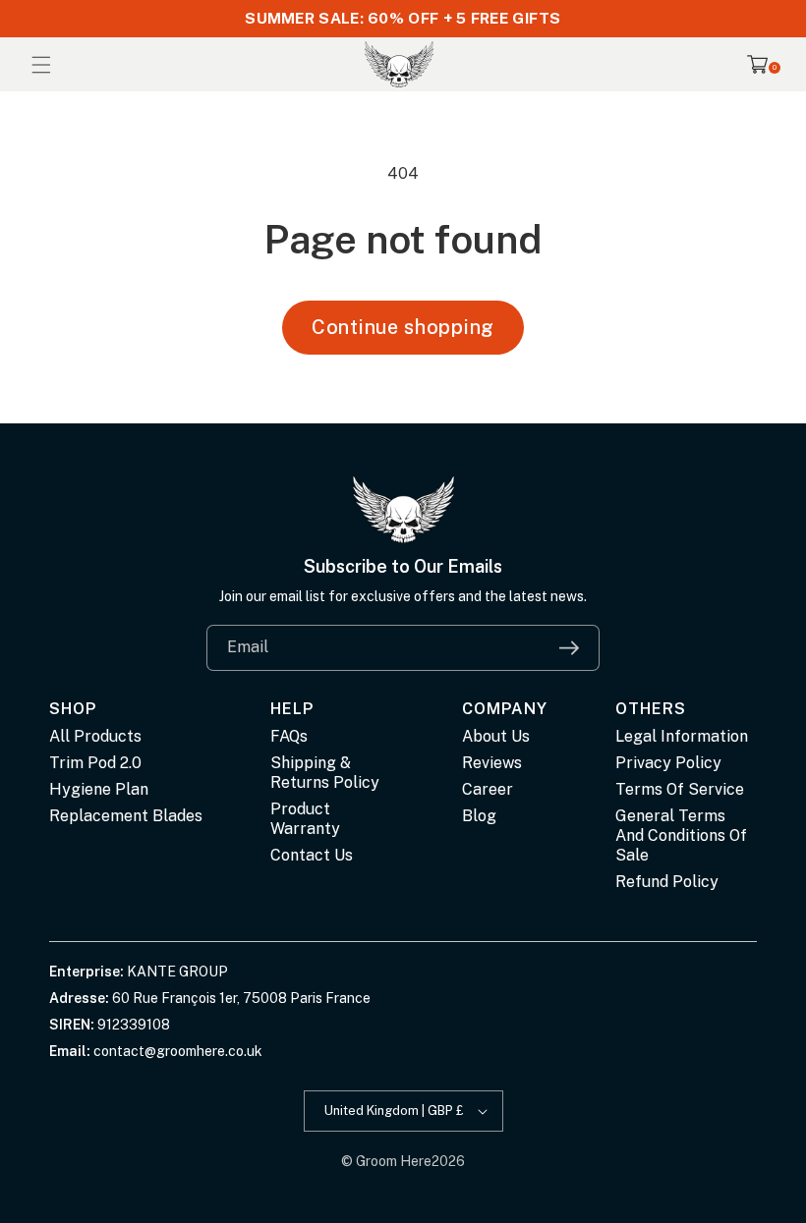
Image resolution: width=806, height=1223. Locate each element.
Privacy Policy (668, 762)
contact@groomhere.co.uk (177, 1051)
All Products (95, 736)
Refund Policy (667, 881)
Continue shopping (403, 327)
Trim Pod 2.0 (95, 762)
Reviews (492, 762)
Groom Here (394, 1161)
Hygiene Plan (98, 789)
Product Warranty (305, 819)
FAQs (289, 736)
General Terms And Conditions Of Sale (681, 835)
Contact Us (311, 855)
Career (487, 789)
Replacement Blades (125, 815)
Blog (479, 815)
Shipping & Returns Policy (324, 772)
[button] (41, 64)
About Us (496, 736)
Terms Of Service (679, 789)
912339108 (133, 1024)
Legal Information (681, 736)
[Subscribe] (569, 648)
